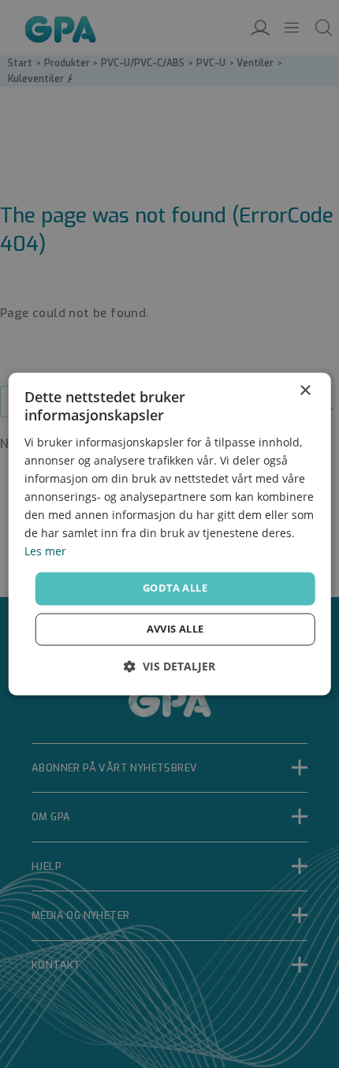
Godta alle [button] (175, 588)
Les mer (45, 551)
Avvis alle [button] (175, 629)
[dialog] (170, 533)
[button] (169, 667)
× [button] (305, 391)
